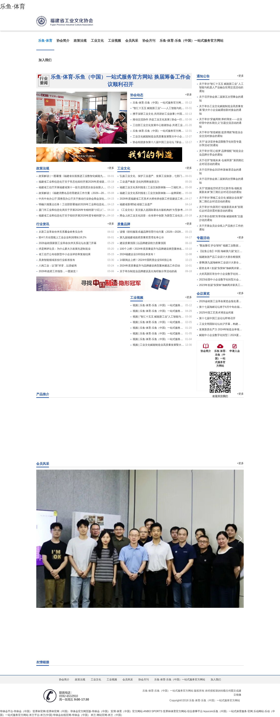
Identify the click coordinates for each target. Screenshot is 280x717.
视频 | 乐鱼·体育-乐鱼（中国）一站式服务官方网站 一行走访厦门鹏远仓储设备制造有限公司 (185, 327)
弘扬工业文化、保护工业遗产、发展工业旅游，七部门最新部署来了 (159, 176)
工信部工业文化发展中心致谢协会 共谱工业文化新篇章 (164, 125)
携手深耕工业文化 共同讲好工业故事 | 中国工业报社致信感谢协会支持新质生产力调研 (182, 113)
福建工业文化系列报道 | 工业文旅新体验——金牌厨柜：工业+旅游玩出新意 (163, 193)
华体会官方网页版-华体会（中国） (90, 711)
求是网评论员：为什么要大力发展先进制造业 (65, 248)
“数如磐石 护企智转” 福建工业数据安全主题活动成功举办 (231, 245)
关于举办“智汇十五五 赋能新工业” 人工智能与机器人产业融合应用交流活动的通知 (221, 87)
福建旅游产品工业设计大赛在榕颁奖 (220, 256)
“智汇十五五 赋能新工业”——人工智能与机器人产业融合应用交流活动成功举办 (178, 108)
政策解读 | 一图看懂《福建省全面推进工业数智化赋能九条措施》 (76, 176)
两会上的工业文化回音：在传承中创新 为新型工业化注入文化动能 (158, 215)
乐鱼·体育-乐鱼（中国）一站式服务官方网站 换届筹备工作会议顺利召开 (121, 80)
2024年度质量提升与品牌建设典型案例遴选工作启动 (150, 265)
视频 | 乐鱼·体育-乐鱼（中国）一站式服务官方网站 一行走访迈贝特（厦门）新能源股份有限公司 (188, 311)
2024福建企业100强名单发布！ (138, 254)
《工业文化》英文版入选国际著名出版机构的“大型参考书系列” (155, 209)
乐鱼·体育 (12, 6)
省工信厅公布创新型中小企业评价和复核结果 (65, 254)
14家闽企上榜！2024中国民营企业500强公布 (146, 260)
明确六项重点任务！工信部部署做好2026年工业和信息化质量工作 (77, 204)
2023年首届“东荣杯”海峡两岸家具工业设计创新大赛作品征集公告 (236, 285)
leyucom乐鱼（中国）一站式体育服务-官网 (228, 711)
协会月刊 (148, 40)
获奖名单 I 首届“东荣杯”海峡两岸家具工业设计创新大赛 (230, 268)
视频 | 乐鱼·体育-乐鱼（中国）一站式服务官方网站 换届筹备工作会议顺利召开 (177, 305)
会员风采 (131, 40)
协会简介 (63, 40)
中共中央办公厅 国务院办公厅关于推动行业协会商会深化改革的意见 (78, 198)
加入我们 (45, 60)
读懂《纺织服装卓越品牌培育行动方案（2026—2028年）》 (154, 231)
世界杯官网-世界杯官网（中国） (51, 711)
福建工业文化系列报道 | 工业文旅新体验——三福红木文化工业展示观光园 (162, 187)
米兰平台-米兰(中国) (40, 715)
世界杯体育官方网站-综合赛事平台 (183, 711)
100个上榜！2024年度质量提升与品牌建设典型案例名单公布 (155, 248)
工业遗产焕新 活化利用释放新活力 (139, 181)
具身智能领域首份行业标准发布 (57, 260)
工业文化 (97, 40)
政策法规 (80, 40)
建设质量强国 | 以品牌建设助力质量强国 (143, 243)
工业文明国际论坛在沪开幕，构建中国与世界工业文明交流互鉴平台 (238, 324)
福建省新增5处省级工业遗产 (136, 204)
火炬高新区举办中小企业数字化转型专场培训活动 (227, 273)
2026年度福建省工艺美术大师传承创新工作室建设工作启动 (154, 198)
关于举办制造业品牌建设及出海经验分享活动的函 (148, 271)
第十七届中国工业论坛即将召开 (217, 318)
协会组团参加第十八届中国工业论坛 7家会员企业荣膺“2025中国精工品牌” (175, 142)
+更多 (188, 94)
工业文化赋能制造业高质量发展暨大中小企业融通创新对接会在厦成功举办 (175, 136)
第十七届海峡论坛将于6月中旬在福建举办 (223, 307)
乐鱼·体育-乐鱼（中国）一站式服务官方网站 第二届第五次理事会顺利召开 (175, 130)
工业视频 (114, 40)
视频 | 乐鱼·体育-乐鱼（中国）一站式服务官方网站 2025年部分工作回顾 (174, 333)
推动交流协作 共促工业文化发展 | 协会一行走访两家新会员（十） (170, 119)
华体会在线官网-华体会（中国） (71, 715)
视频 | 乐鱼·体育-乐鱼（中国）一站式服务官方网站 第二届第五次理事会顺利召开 (179, 339)
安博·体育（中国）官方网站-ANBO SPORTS (136, 711)
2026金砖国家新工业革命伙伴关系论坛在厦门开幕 (67, 243)
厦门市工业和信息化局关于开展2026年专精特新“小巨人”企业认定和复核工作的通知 (86, 209)
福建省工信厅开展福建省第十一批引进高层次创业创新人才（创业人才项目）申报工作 (88, 187)
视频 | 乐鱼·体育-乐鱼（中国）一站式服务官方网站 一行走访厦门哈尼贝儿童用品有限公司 (184, 322)
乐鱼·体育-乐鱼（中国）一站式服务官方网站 (191, 40)
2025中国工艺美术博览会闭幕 (216, 312)
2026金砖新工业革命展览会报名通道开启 (222, 301)
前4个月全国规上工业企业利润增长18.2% (62, 237)
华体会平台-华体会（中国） (16, 711)
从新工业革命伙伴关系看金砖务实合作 (61, 231)
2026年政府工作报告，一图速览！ (58, 271)
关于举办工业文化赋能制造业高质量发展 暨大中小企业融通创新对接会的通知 (221, 110)
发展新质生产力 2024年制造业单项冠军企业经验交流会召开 (233, 329)
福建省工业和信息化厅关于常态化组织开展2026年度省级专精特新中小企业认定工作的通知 (91, 181)
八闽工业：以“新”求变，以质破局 (58, 265)
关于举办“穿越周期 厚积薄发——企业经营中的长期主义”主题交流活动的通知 (220, 123)
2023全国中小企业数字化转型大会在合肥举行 (225, 279)
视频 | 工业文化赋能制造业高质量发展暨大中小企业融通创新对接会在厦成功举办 (179, 344)
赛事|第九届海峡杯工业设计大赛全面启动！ (224, 262)
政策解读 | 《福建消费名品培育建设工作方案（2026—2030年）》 (77, 193)
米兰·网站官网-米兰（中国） (107, 715)
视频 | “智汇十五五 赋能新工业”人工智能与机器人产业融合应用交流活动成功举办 (179, 316)
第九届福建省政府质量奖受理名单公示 (142, 237)
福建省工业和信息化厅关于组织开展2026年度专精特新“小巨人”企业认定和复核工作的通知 (90, 215)
